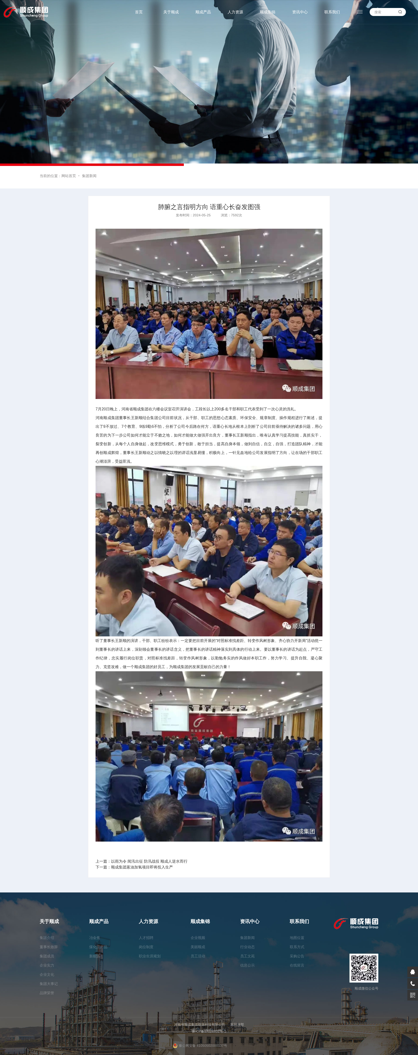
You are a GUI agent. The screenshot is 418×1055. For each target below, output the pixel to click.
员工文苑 (247, 956)
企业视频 (198, 938)
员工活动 (198, 956)
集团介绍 (47, 938)
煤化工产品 (98, 947)
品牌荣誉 (47, 993)
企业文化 (47, 974)
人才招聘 (146, 938)
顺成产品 (203, 12)
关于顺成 (171, 12)
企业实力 (47, 965)
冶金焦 (94, 938)
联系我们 (332, 12)
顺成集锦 (267, 12)
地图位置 (297, 938)
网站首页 (68, 176)
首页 (139, 12)
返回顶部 (237, 1024)
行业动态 (247, 947)
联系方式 (297, 947)
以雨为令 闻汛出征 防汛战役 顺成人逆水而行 (149, 861)
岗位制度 (146, 947)
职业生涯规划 (150, 956)
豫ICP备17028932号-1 (209, 1031)
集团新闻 (89, 176)
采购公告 (297, 956)
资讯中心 (300, 12)
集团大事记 (49, 984)
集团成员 (47, 956)
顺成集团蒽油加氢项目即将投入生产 (142, 867)
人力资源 (235, 12)
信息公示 (247, 965)
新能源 (94, 956)
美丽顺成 (198, 947)
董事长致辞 (49, 947)
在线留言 (297, 965)
